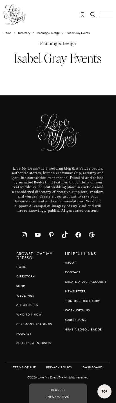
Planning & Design (48, 33)
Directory (24, 33)
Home (7, 33)
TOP (104, 391)
